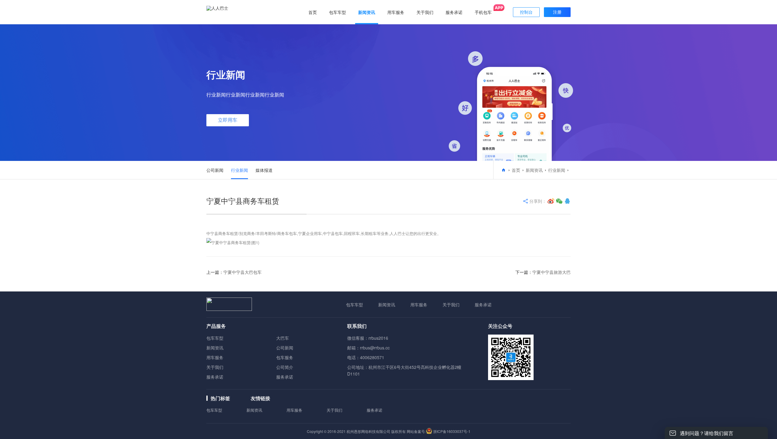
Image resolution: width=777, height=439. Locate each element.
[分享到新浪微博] (551, 201)
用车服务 (418, 304)
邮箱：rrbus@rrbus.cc (368, 348)
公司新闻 (214, 170)
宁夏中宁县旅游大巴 (551, 272)
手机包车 (483, 12)
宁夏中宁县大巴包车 (242, 272)
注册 (557, 12)
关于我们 (451, 304)
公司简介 (284, 367)
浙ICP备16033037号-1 (451, 431)
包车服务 (284, 357)
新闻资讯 (534, 170)
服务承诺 (483, 304)
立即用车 (227, 120)
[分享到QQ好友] (567, 201)
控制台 (526, 12)
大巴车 (282, 338)
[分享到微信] (559, 201)
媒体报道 (264, 170)
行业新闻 (239, 170)
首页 (312, 12)
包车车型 (354, 304)
